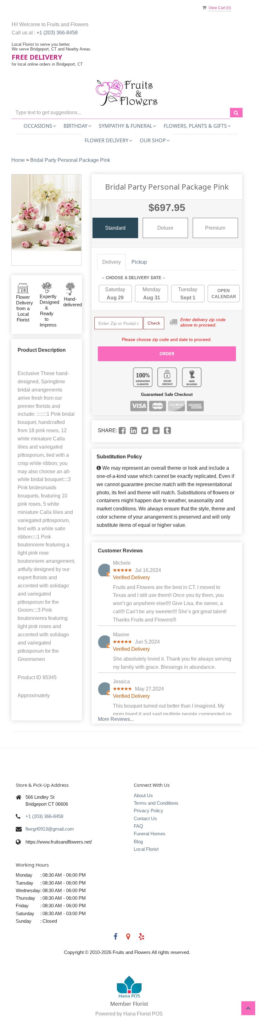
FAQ (138, 826)
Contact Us (145, 818)
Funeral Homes (149, 833)
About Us (143, 795)
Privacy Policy (148, 810)
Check (154, 323)
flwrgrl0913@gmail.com (49, 829)
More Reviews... (116, 719)
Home (18, 160)
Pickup (139, 262)
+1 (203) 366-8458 (57, 32)
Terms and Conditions (156, 803)
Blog (138, 841)
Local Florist (146, 849)
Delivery (111, 262)
